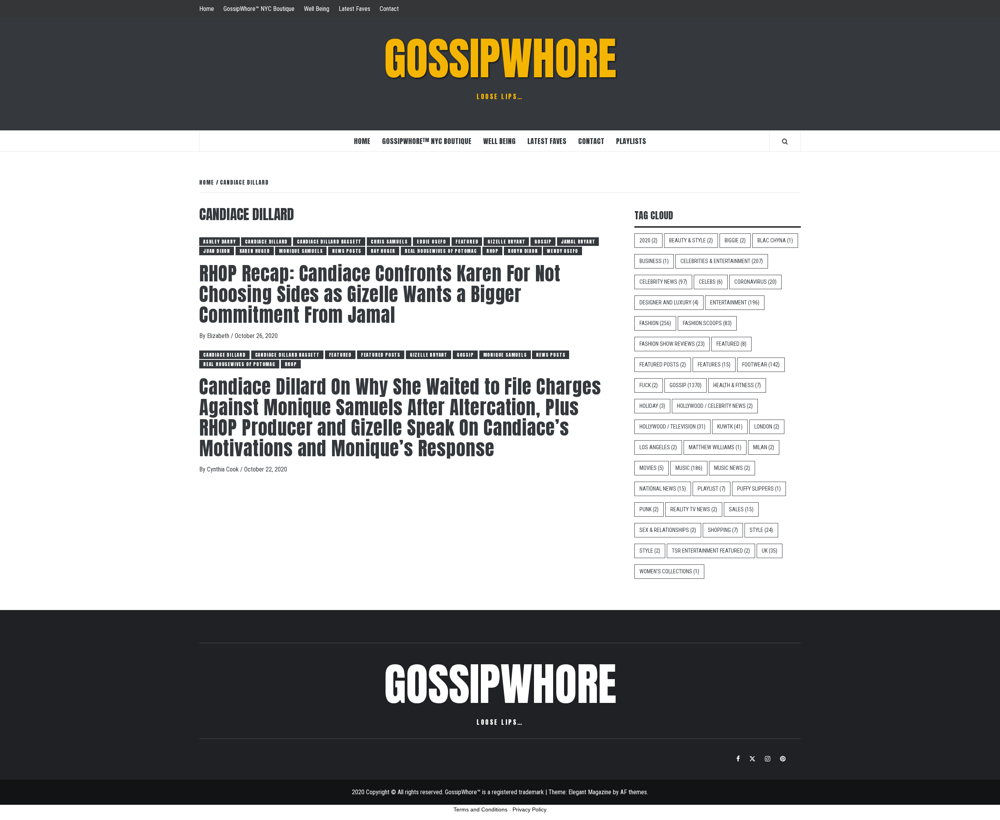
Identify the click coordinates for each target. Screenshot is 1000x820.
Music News (732, 468)
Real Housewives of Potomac (441, 250)
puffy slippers (759, 489)
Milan (763, 447)
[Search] (785, 141)
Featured (731, 344)
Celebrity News (663, 282)
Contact (389, 8)
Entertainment (734, 302)
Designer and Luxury (668, 302)
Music (688, 468)
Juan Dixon (216, 250)
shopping (723, 530)
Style (761, 530)
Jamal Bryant (578, 241)
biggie (735, 240)
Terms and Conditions (480, 809)
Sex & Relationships (667, 530)
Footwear (761, 364)
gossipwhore (500, 58)
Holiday (652, 406)
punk (649, 509)
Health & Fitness (737, 385)
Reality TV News (693, 509)
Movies (651, 468)
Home (206, 8)
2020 (648, 240)
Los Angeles (658, 447)
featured (466, 241)
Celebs (711, 282)
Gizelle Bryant (506, 241)
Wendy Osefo (562, 250)
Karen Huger (254, 250)
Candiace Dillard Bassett (329, 241)
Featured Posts (380, 354)
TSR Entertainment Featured (711, 551)
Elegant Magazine (589, 792)
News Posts (346, 250)
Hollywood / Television (672, 426)
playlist (711, 489)
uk (769, 551)
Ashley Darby (219, 241)
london (766, 426)
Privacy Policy (529, 809)
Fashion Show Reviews (672, 344)
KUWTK (730, 426)
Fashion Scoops (707, 323)
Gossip (543, 241)
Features (714, 364)
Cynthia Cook (223, 469)
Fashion (655, 323)
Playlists (631, 141)
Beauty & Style (691, 240)
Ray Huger (383, 250)
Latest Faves (354, 8)
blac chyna (775, 240)
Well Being (316, 8)
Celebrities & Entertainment (721, 261)
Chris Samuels (389, 241)
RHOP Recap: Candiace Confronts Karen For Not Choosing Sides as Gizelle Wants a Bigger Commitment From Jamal (380, 294)
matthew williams (715, 447)
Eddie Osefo (431, 241)
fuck (648, 385)
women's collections (669, 571)
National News (662, 489)
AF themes (633, 792)
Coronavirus (755, 282)
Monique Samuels (301, 250)
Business (654, 261)
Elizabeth (219, 336)
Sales (741, 509)
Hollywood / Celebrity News (715, 406)
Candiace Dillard (266, 241)
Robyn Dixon (523, 250)
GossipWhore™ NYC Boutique (259, 8)
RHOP (492, 250)
